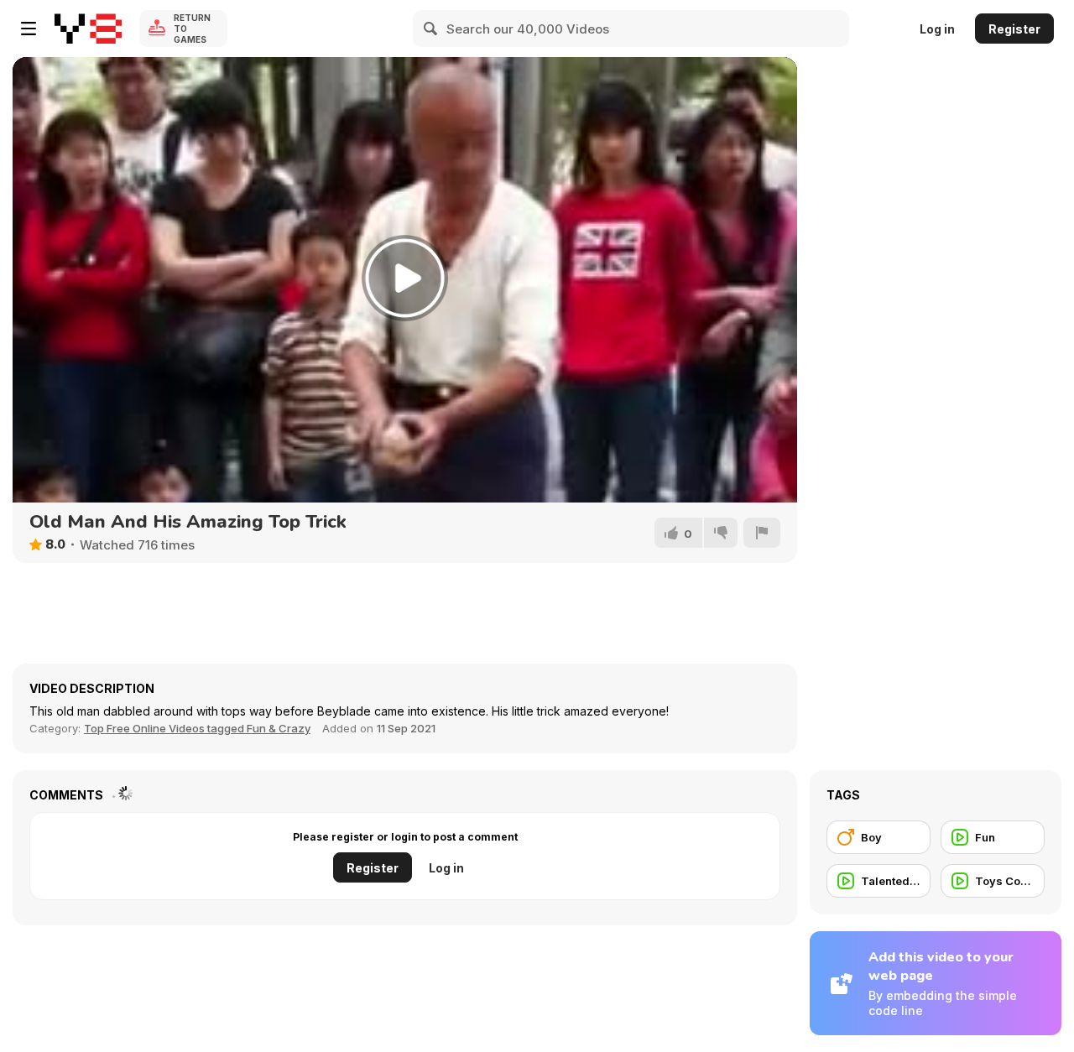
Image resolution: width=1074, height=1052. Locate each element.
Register (1014, 29)
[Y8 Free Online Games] (88, 28)
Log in (937, 29)
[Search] (431, 28)
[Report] (761, 533)
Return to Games (192, 28)
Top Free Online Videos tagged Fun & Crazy (197, 728)
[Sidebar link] (28, 28)
